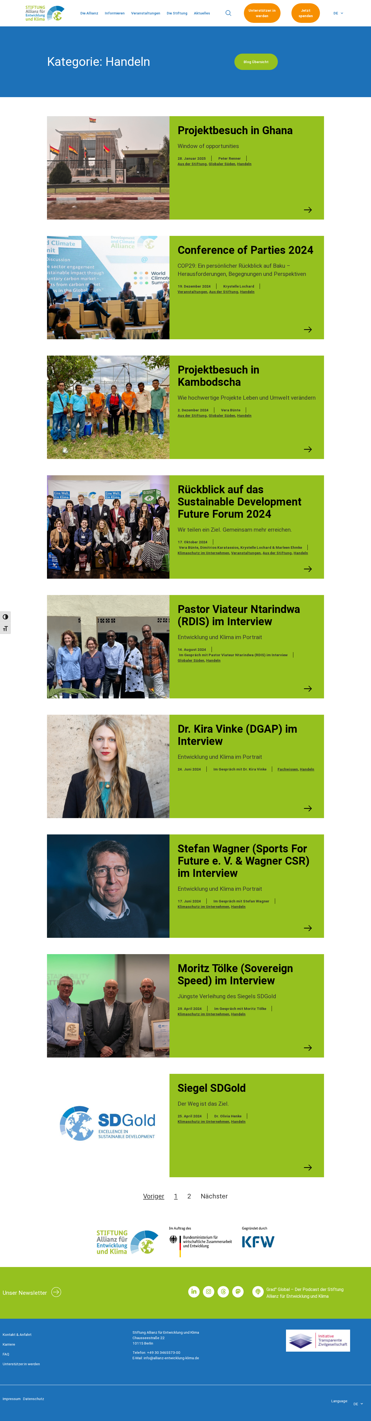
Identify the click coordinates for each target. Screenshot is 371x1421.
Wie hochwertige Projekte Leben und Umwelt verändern (247, 397)
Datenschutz (33, 1399)
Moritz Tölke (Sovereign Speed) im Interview (235, 974)
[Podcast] (258, 1291)
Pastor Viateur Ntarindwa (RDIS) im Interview (239, 615)
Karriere (9, 1344)
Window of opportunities (208, 146)
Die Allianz (89, 13)
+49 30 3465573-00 (163, 1352)
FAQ (6, 1354)
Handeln (244, 164)
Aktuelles (202, 13)
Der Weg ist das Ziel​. (203, 1104)
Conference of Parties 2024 (245, 250)
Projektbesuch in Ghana (235, 130)
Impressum (12, 1399)
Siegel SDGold (212, 1088)
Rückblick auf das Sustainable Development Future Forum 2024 (239, 501)
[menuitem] (338, 13)
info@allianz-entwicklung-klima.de (171, 1358)
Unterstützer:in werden (21, 1364)
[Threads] (223, 1291)
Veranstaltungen (145, 13)
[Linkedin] (194, 1291)
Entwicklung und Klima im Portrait (220, 637)
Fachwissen (288, 769)
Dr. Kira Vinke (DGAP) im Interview (237, 735)
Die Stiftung (177, 13)
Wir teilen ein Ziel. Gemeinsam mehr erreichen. (235, 529)
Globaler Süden (222, 164)
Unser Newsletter (25, 1293)
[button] (228, 13)
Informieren (115, 13)
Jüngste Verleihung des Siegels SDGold (227, 996)
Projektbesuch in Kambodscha (218, 376)
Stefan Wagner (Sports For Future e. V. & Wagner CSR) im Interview (244, 861)
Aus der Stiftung (192, 164)
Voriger (153, 1196)
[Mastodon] (238, 1291)
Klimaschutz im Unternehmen (203, 553)
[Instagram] (208, 1291)
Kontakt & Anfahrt (17, 1334)
